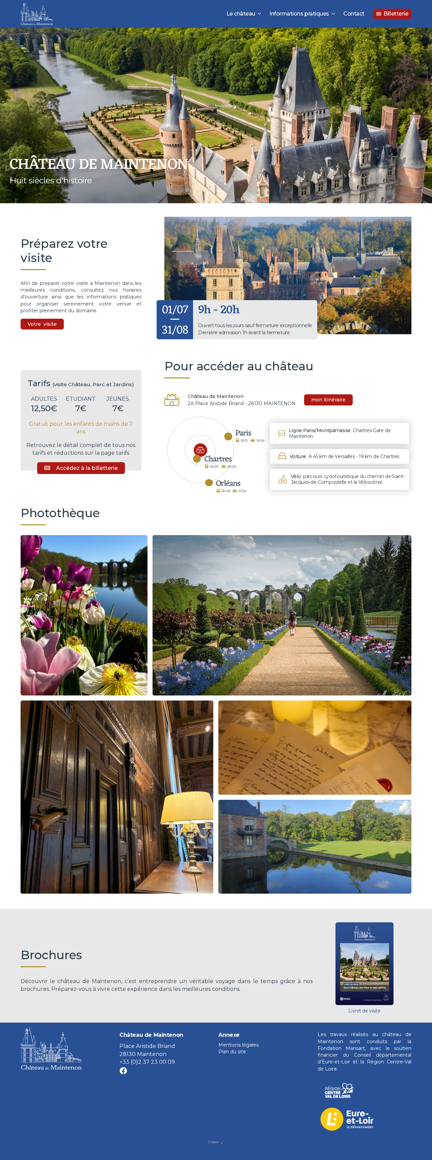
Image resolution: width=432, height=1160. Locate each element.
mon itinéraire (328, 400)
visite (50, 324)
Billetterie (395, 13)
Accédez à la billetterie (87, 468)
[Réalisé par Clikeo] (222, 1142)
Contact (353, 13)
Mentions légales (238, 1045)
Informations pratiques (299, 13)
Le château (240, 13)
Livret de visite (364, 1011)
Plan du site (232, 1052)
